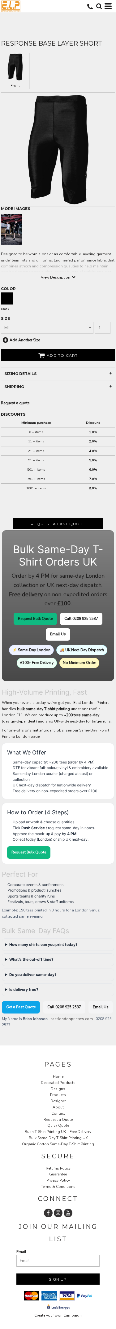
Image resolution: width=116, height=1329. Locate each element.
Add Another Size (25, 340)
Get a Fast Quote (21, 1007)
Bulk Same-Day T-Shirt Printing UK (58, 1137)
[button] (99, 6)
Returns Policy (58, 1168)
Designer (58, 1101)
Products (58, 1094)
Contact (58, 1113)
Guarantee (58, 1174)
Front (15, 85)
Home (58, 1076)
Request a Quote (58, 1119)
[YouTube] (68, 1213)
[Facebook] (48, 1213)
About (58, 1107)
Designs (58, 1088)
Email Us (58, 634)
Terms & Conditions (58, 1186)
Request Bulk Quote (35, 618)
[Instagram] (58, 1213)
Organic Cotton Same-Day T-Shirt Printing (58, 1144)
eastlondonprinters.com (71, 1018)
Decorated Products (58, 1082)
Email (21, 1251)
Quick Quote (58, 1125)
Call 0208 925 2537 (81, 618)
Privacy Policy (58, 1180)
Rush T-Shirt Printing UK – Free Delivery (58, 1131)
